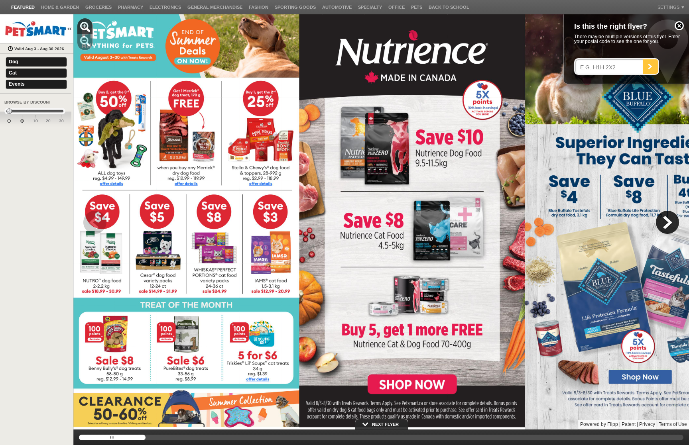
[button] (679, 25)
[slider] (35, 111)
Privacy (647, 424)
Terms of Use (673, 424)
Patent (629, 424)
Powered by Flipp (599, 424)
